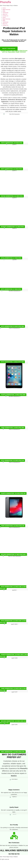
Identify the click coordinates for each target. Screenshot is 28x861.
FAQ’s (4, 11)
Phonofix (5, 2)
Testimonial (5, 12)
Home (4, 8)
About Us (5, 14)
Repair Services (6, 9)
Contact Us (5, 15)
